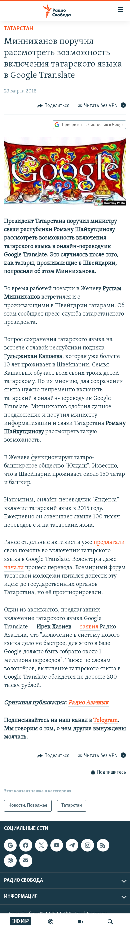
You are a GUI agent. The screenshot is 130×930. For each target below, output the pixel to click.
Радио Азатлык (88, 703)
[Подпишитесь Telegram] (72, 845)
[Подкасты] (10, 860)
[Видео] (81, 921)
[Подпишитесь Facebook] (25, 845)
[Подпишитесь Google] (10, 845)
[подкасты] (51, 921)
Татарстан (18, 29)
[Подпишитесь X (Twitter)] (41, 845)
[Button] (53, 105)
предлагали (109, 543)
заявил (90, 627)
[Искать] (110, 921)
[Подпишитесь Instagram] (87, 845)
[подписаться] (25, 860)
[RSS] (103, 845)
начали (14, 568)
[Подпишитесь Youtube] (56, 845)
